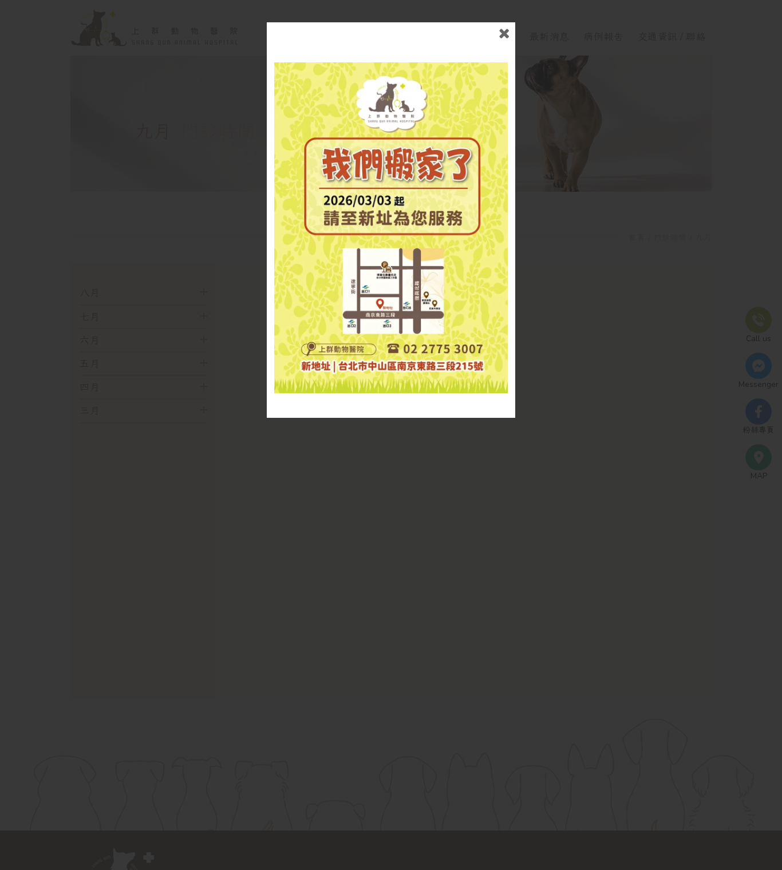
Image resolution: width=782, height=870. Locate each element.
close (504, 33)
